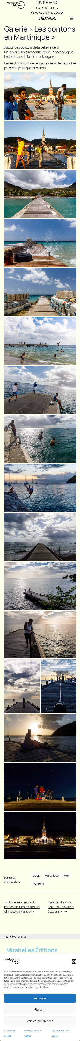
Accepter (40, 998)
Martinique (52, 875)
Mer (66, 875)
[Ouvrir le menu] (71, 18)
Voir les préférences (40, 1021)
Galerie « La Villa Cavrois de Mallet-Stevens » (61, 907)
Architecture (12, 881)
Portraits (9, 878)
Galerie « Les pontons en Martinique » (39, 33)
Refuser (40, 1009)
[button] (74, 961)
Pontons (38, 883)
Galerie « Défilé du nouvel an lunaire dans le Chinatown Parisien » (22, 907)
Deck (36, 875)
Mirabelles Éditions (31, 950)
